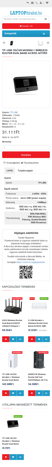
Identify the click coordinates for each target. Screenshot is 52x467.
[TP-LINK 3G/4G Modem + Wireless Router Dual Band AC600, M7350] (26, 84)
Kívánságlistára (13, 162)
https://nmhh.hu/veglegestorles (31, 262)
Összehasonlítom (31, 162)
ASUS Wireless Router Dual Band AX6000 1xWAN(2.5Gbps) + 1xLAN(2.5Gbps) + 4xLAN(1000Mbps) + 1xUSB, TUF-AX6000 (12, 327)
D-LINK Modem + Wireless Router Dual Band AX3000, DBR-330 (38, 324)
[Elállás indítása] (27, 2)
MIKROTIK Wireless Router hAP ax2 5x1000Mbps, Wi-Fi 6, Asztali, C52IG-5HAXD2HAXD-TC (38, 380)
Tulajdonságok (25, 170)
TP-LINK (14, 112)
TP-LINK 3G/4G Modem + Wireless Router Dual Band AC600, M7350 (11, 442)
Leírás (9, 170)
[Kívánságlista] (47, 2)
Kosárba (26, 155)
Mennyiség (6, 141)
